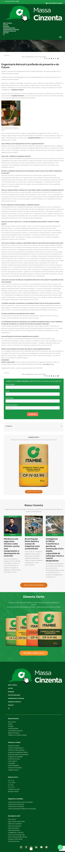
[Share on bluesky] (58, 59)
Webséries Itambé (13, 746)
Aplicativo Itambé (13, 791)
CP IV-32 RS (11, 782)
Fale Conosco (12, 819)
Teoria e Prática (42, 57)
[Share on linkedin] (53, 59)
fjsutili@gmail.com (48, 364)
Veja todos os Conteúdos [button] (34, 585)
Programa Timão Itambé (15, 839)
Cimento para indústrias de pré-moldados (20, 802)
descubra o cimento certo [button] (33, 653)
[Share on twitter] (47, 59)
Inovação (6, 26)
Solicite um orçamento (15, 823)
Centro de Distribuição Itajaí (16, 835)
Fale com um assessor (14, 826)
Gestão (5, 25)
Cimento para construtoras (16, 804)
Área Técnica (7, 23)
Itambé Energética (13, 765)
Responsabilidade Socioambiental (18, 754)
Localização (11, 763)
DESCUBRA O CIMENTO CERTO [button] (34, 491)
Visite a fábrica (12, 761)
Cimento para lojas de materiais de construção (22, 808)
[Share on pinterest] (51, 59)
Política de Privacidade (15, 767)
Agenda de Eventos (9, 31)
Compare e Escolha (13, 789)
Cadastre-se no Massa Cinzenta (17, 735)
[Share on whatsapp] (56, 59)
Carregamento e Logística (15, 832)
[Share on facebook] (45, 59)
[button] (3, 1)
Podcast (6, 33)
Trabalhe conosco (13, 770)
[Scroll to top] (31, 848)
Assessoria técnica (13, 841)
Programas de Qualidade (15, 757)
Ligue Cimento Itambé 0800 (16, 821)
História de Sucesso (14, 759)
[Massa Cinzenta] (34, 14)
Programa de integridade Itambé (18, 752)
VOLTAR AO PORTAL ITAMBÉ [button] (12, 1)
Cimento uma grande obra (15, 748)
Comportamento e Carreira (31, 57)
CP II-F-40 (11, 787)
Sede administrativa (14, 830)
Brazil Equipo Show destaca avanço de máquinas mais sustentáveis (32, 544)
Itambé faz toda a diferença (16, 750)
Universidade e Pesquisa (11, 29)
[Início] (55, 3)
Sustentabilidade (9, 28)
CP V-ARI (10, 785)
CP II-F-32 (11, 780)
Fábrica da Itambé (13, 828)
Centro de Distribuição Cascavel (17, 837)
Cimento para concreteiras (16, 806)
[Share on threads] (49, 59)
